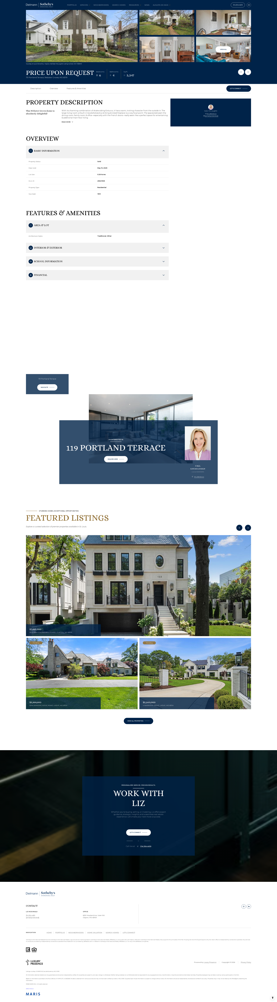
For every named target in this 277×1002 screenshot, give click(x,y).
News (146, 5)
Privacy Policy (246, 962)
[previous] (239, 528)
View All (223, 49)
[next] (248, 528)
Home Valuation (94, 933)
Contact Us (238, 5)
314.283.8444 (212, 114)
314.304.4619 (145, 846)
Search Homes (119, 5)
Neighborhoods (101, 5)
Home (49, 933)
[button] (238, 88)
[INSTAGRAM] (244, 906)
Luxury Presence (210, 962)
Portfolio (72, 5)
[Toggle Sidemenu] (249, 5)
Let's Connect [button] (129, 933)
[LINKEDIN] (249, 906)
